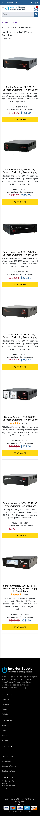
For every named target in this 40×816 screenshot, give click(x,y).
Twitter (4, 709)
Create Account (7, 756)
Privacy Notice (20, 802)
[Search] (36, 14)
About (4, 725)
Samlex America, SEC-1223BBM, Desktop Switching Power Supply (20, 253)
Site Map (5, 740)
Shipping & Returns (9, 766)
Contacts (5, 730)
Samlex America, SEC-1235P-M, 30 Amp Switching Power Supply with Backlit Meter (20, 588)
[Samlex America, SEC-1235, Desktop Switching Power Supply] (20, 311)
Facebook (5, 699)
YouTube (5, 714)
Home (4, 22)
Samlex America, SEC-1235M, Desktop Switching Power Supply (20, 418)
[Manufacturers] (3, 8)
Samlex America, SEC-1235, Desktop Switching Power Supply (20, 336)
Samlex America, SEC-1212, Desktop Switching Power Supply (20, 88)
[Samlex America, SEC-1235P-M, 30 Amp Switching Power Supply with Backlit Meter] (20, 562)
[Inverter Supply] (15, 8)
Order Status (6, 761)
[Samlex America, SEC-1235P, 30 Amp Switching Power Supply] (20, 480)
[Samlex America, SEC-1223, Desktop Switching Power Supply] (20, 146)
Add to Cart (20, 119)
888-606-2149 (10, 2)
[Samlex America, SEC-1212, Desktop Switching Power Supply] (20, 63)
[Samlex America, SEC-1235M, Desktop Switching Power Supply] (20, 393)
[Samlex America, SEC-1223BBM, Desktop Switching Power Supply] (20, 228)
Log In (35, 2)
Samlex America (15, 22)
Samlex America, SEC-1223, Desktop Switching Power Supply (20, 171)
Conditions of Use (8, 771)
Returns (4, 735)
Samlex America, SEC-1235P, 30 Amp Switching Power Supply (20, 504)
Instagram (5, 704)
